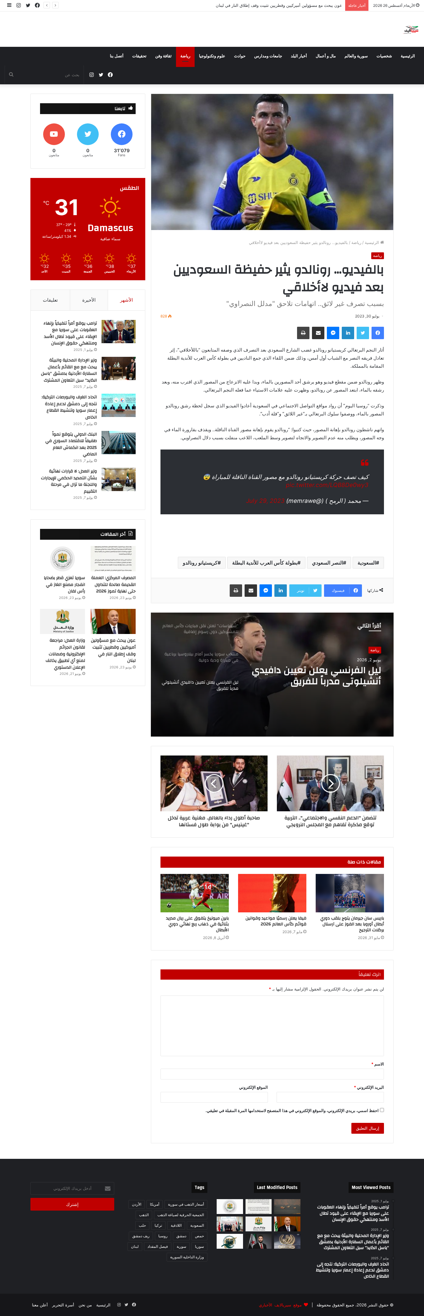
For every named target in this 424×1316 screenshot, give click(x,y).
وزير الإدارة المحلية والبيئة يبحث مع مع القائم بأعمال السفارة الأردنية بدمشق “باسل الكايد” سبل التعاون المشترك (69, 370)
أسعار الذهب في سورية (186, 1204)
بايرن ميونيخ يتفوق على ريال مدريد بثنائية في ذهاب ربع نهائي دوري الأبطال (197, 924)
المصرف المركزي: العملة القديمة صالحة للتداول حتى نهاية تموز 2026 (113, 584)
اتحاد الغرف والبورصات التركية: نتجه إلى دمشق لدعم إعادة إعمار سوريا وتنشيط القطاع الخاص (69, 407)
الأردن (136, 1204)
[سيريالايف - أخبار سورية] (411, 29)
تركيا (158, 1225)
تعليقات (50, 300)
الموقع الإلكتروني (253, 1087)
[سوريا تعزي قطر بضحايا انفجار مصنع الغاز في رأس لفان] (62, 558)
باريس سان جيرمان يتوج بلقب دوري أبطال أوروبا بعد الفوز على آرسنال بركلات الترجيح (352, 924)
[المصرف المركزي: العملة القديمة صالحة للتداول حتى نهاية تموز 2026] (113, 558)
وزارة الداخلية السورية (187, 1257)
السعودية (367, 563)
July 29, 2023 (265, 500)
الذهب (144, 1214)
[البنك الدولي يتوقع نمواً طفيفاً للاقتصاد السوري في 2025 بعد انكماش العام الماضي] (118, 442)
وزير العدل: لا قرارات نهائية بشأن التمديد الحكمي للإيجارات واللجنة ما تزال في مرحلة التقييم (69, 481)
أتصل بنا (117, 56)
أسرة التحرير (63, 1304)
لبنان (135, 1246)
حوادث (240, 56)
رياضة (185, 56)
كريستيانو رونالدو (200, 563)
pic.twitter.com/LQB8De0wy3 (327, 485)
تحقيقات (139, 56)
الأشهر (126, 300)
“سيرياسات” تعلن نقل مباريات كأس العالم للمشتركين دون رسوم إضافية (321, 676)
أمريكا (154, 1204)
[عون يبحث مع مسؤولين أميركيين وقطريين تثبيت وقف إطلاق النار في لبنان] (113, 621)
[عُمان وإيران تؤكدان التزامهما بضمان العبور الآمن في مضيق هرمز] (287, 1206)
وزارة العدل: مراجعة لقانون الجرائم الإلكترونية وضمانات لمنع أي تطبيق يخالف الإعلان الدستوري (65, 653)
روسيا (163, 1236)
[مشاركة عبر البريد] (318, 333)
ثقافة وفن (163, 56)
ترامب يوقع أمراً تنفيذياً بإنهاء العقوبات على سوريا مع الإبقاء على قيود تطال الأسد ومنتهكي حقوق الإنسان (70, 333)
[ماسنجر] (333, 333)
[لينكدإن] (348, 333)
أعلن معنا (40, 1304)
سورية (181, 1246)
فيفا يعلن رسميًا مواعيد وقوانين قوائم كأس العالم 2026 (276, 921)
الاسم (377, 1063)
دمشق (181, 1236)
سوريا (199, 1246)
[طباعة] (303, 333)
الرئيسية (408, 56)
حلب (142, 1225)
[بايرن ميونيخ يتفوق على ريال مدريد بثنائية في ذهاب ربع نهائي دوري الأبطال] (194, 893)
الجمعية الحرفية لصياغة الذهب (180, 1214)
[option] (272, 675)
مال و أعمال (326, 56)
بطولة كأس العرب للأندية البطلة (264, 563)
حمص (199, 1236)
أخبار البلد (299, 56)
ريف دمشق (141, 1236)
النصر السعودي (327, 563)
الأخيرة (89, 300)
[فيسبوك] (378, 333)
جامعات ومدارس (268, 56)
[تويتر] (363, 333)
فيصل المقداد (157, 1246)
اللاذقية (176, 1225)
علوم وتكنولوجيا (212, 56)
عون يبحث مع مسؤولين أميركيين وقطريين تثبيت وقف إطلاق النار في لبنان (279, 5)
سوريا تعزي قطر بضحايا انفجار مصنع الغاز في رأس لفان (64, 584)
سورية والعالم (356, 56)
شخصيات (384, 56)
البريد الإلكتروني (369, 1087)
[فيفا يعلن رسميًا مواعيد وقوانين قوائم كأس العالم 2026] (272, 893)
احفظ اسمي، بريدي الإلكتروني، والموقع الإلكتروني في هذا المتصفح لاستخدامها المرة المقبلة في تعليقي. (292, 1110)
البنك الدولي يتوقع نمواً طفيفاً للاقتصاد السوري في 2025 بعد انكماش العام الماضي (71, 444)
